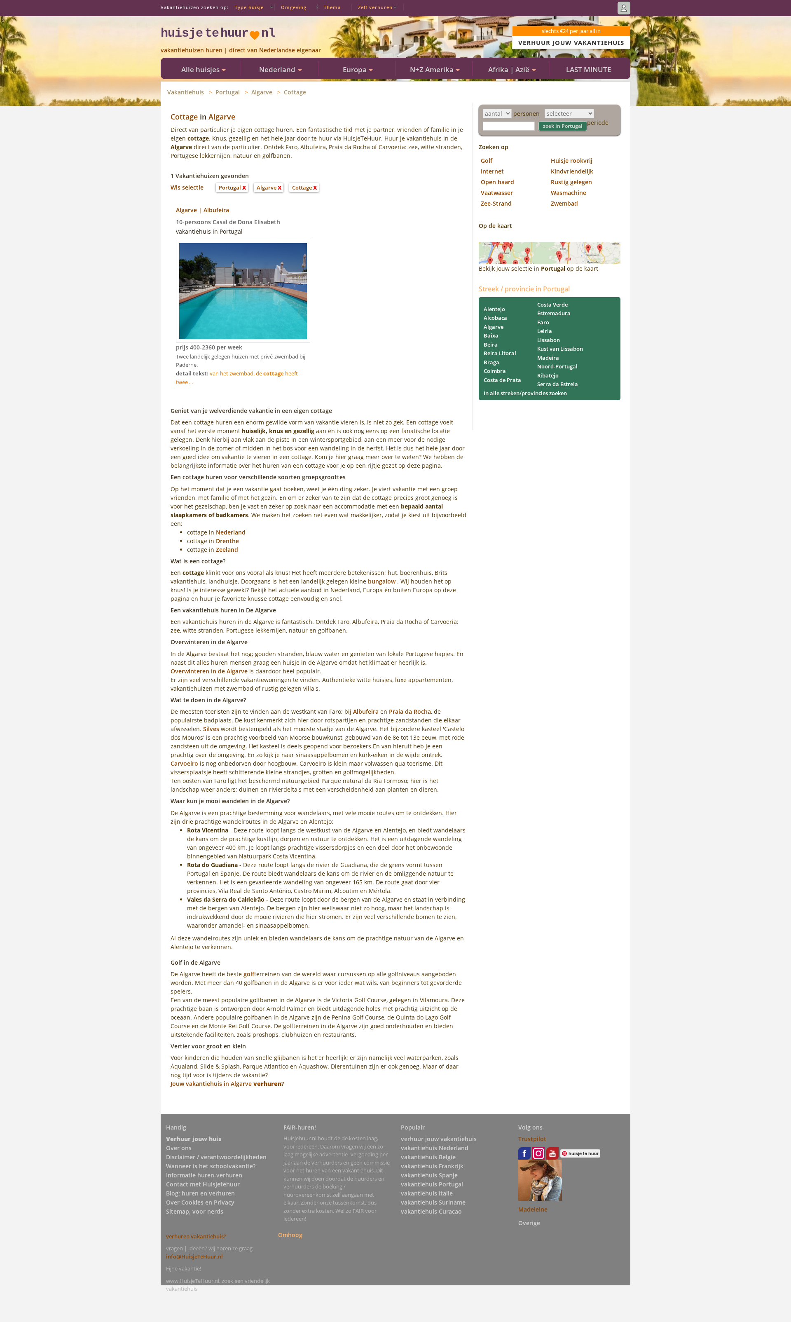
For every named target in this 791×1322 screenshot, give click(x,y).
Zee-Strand (496, 203)
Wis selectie (187, 187)
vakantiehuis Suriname (433, 1202)
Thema (332, 7)
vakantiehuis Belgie (428, 1157)
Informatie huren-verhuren (204, 1175)
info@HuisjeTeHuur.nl (194, 1256)
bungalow (382, 581)
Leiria (544, 331)
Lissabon (548, 340)
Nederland (231, 532)
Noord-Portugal (557, 366)
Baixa (491, 335)
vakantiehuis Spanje (429, 1175)
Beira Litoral (500, 353)
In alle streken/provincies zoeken (525, 393)
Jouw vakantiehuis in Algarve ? (227, 1084)
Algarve (261, 92)
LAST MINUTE (588, 69)
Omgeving (294, 7)
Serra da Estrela (557, 384)
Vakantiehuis (185, 92)
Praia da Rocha (410, 711)
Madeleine (533, 1209)
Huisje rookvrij (571, 160)
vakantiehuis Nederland (434, 1148)
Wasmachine (568, 193)
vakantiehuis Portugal (432, 1184)
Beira (491, 344)
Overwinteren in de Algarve (209, 671)
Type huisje (249, 7)
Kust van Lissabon (560, 348)
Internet (492, 171)
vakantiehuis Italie (427, 1193)
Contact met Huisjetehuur (203, 1184)
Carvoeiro (184, 763)
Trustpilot (532, 1139)
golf (248, 974)
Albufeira (366, 711)
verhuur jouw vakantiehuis (439, 1139)
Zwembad (564, 203)
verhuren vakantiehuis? (196, 1236)
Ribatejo (548, 375)
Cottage (295, 92)
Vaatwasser (497, 193)
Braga (491, 362)
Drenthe (227, 541)
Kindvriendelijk (572, 171)
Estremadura (554, 313)
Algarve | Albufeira (202, 210)
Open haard (497, 182)
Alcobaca (495, 317)
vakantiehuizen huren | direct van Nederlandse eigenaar (241, 50)
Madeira (548, 357)
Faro (543, 322)
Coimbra (495, 371)
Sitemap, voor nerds (194, 1211)
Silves (211, 729)
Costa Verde (552, 304)
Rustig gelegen (571, 182)
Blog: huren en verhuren (200, 1193)
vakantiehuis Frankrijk (432, 1166)
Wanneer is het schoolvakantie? (210, 1166)
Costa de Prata (502, 380)
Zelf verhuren (375, 7)
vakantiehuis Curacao (431, 1211)
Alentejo (494, 309)
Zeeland (227, 549)
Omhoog (290, 1235)
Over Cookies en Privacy (200, 1202)
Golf (486, 160)
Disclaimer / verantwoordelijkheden (216, 1157)
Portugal (227, 92)
